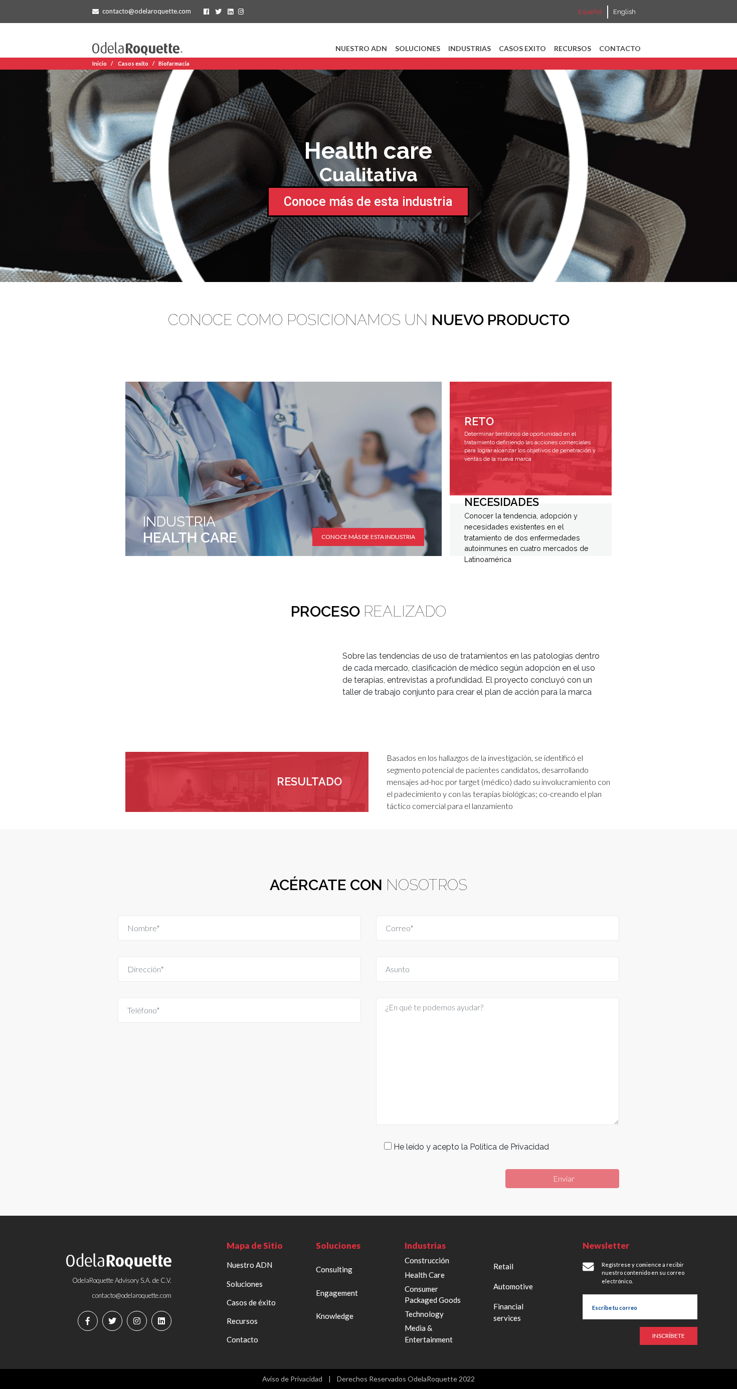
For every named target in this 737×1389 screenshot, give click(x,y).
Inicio (99, 63)
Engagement (337, 1292)
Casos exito (522, 48)
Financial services (508, 1312)
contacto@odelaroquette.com (146, 11)
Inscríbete (668, 1335)
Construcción (427, 1260)
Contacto (620, 48)
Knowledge (334, 1315)
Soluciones (417, 48)
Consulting (334, 1269)
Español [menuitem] (590, 12)
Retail (503, 1266)
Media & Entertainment (429, 1333)
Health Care (425, 1274)
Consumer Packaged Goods (433, 1294)
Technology (424, 1313)
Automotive (513, 1286)
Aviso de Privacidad (292, 1378)
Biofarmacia (174, 63)
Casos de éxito (251, 1302)
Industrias (469, 48)
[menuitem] (590, 12)
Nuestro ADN (361, 48)
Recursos (572, 48)
